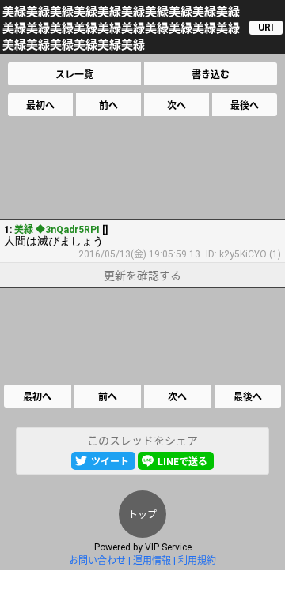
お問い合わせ (97, 560)
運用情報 (152, 560)
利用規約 (197, 560)
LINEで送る (182, 462)
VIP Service (168, 547)
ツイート (110, 462)
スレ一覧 (74, 75)
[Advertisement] (141, 167)
